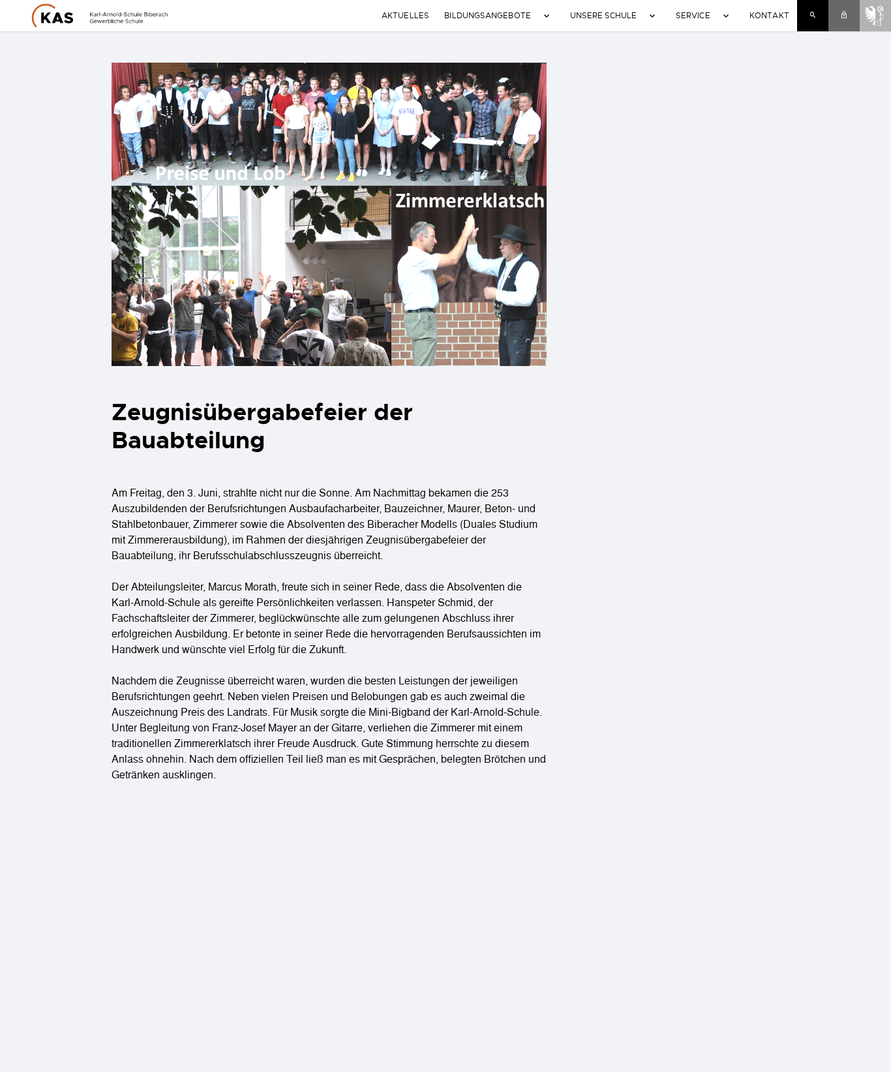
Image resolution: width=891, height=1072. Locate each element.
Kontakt (769, 15)
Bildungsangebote (487, 15)
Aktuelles (405, 15)
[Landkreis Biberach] (875, 14)
